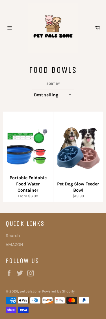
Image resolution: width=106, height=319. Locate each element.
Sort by (53, 84)
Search (13, 235)
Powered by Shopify (58, 291)
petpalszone (30, 291)
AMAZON (14, 244)
